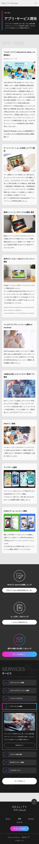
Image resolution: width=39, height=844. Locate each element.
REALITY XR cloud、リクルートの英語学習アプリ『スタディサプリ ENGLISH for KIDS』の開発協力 (19, 134)
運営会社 (24, 837)
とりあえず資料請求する (19, 622)
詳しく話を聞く (21, 828)
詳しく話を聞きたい (19, 654)
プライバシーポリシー (14, 837)
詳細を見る (19, 745)
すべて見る (18, 781)
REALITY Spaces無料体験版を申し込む (19, 590)
